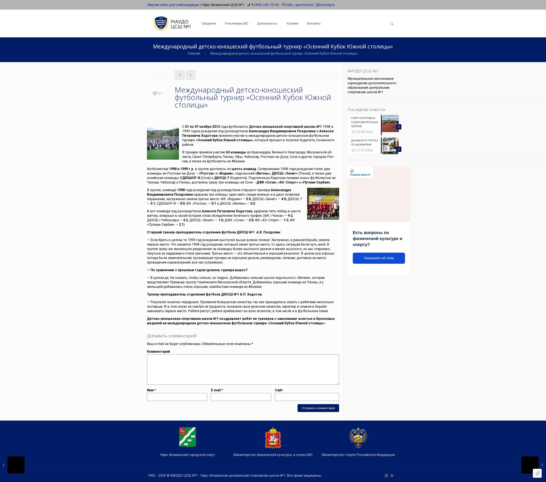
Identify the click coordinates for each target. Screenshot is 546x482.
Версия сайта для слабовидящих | (174, 5)
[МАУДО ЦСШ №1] (171, 20)
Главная (194, 53)
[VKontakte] (386, 476)
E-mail (217, 390)
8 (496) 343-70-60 (265, 5)
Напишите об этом (379, 258)
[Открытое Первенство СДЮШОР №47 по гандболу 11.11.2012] (533, 464)
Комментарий (158, 351)
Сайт (279, 390)
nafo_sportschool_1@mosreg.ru (310, 5)
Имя (151, 390)
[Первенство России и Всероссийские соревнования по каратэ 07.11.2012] (12, 464)
